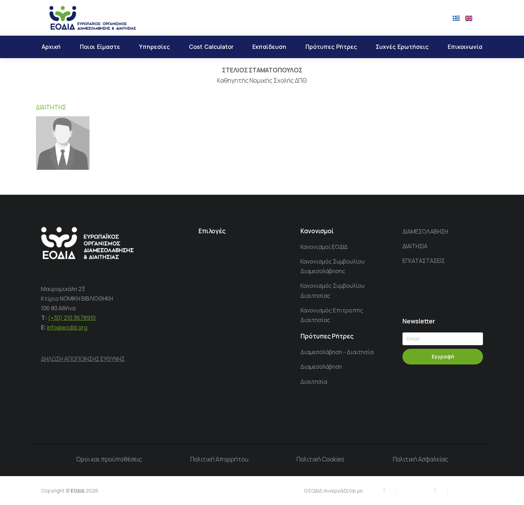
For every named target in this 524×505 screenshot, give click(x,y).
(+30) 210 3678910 (72, 318)
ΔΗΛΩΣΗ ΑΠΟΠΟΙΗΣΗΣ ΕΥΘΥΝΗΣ (83, 359)
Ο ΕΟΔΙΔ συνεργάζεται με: (334, 490)
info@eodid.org (67, 327)
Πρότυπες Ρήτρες (327, 336)
